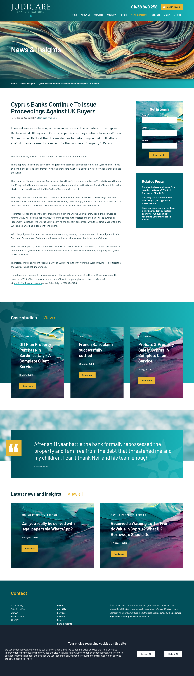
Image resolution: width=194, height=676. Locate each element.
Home (74, 14)
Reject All (173, 654)
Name (145, 115)
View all (50, 317)
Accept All (146, 654)
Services (98, 14)
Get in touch (173, 6)
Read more (28, 386)
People (123, 14)
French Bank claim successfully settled (96, 350)
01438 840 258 (144, 6)
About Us (85, 14)
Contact (156, 14)
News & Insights (139, 14)
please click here (22, 658)
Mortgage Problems (47, 118)
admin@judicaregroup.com (28, 283)
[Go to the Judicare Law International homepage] (31, 10)
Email (144, 127)
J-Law (167, 14)
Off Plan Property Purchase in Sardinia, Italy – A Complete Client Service (35, 355)
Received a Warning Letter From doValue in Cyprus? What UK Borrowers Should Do (159, 190)
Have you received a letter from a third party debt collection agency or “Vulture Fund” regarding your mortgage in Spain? (158, 213)
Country (111, 14)
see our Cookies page (67, 655)
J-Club (177, 14)
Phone (145, 140)
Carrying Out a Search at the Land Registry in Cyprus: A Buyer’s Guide (157, 200)
